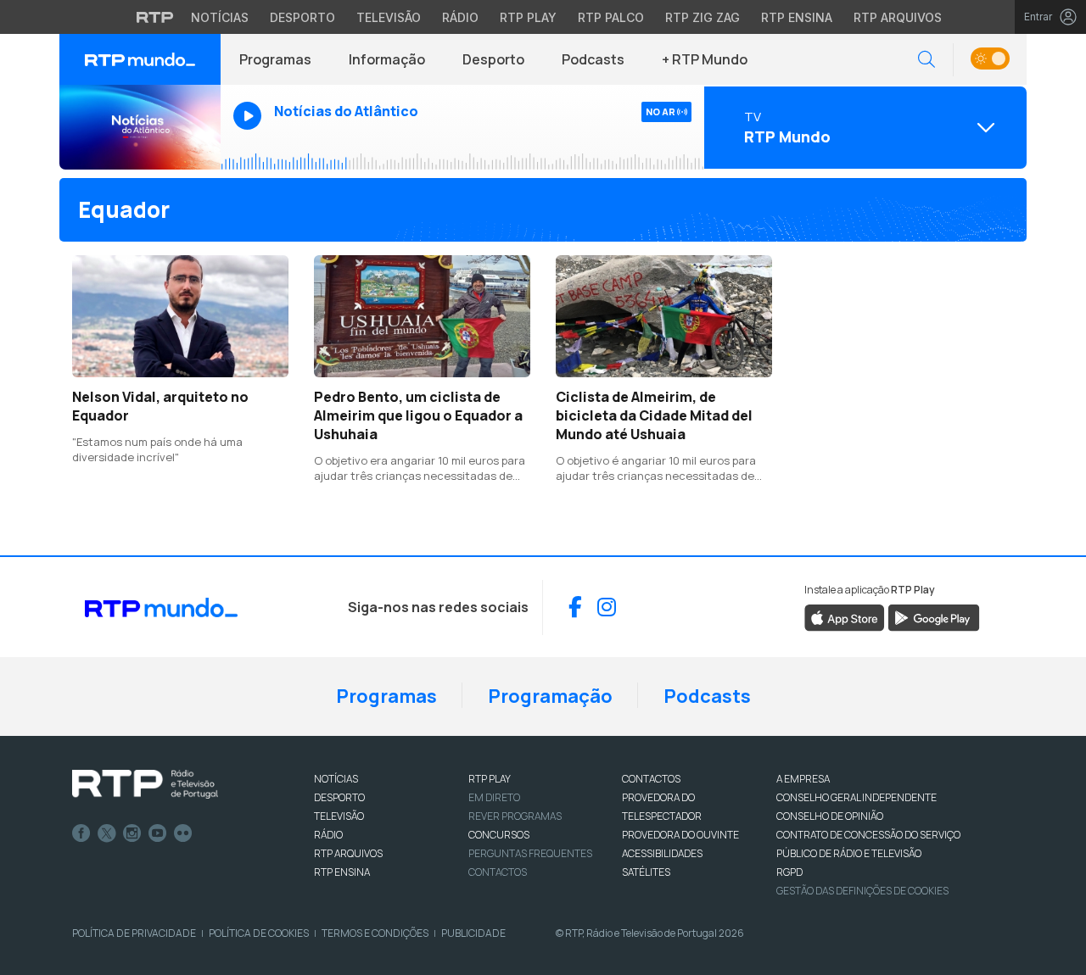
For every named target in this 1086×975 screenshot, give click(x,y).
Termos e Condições (375, 933)
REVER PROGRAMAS (515, 816)
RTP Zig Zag (702, 17)
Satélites (646, 872)
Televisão (388, 17)
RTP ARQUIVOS (348, 853)
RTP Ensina (796, 17)
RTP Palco (611, 17)
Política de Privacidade (134, 933)
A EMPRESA (803, 779)
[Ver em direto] (140, 127)
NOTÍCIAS (336, 779)
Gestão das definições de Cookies (862, 890)
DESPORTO (339, 797)
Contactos (497, 872)
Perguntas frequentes (530, 853)
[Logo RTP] (145, 784)
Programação (550, 696)
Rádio (460, 17)
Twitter (107, 833)
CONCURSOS (498, 834)
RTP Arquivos (898, 17)
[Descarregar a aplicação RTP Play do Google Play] (933, 616)
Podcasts (593, 59)
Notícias (220, 17)
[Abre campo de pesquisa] (926, 59)
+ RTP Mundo (704, 59)
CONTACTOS (651, 779)
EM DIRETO (494, 797)
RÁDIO (328, 834)
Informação (387, 59)
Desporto (302, 17)
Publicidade (473, 933)
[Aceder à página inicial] (140, 59)
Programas (275, 59)
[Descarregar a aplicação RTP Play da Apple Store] (844, 616)
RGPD (789, 872)
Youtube (157, 833)
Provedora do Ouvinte (680, 834)
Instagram (132, 833)
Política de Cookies (259, 933)
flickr (183, 833)
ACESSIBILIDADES (662, 853)
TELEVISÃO (339, 816)
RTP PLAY (489, 779)
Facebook (81, 833)
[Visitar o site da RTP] (155, 17)
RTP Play (528, 17)
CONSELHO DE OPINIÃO (829, 816)
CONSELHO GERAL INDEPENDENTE (856, 797)
